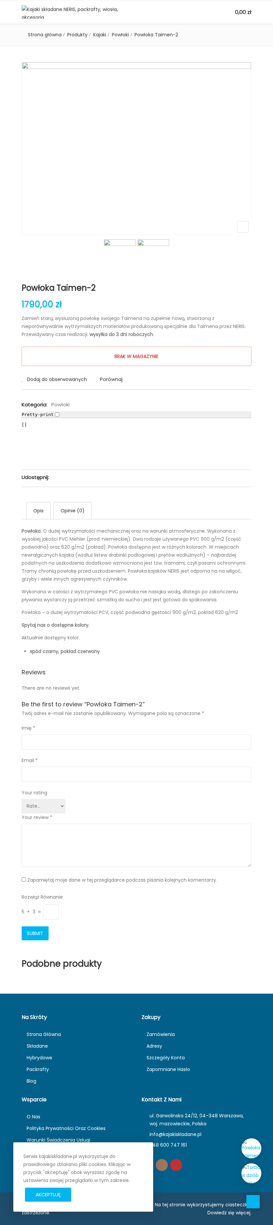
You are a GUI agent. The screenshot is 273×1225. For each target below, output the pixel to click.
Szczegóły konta (165, 1057)
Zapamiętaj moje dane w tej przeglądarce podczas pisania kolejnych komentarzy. (122, 880)
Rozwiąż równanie (42, 897)
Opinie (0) (73, 510)
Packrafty (38, 1069)
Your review (37, 817)
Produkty (77, 34)
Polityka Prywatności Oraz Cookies (66, 1128)
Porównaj (111, 379)
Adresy (154, 1046)
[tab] (38, 510)
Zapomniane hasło (168, 1069)
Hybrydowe (39, 1057)
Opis (38, 510)
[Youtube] (176, 1165)
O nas (33, 1116)
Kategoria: (34, 404)
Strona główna (45, 34)
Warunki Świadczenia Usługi (58, 1140)
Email (30, 760)
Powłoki (120, 34)
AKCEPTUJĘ (48, 1194)
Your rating (34, 792)
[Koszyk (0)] (229, 12)
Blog (31, 1081)
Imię (28, 728)
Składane (37, 1046)
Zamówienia (160, 1034)
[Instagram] (162, 1165)
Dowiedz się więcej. (229, 1212)
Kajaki (99, 34)
